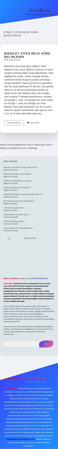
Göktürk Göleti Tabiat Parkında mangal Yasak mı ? (23, 194)
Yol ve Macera (39, 11)
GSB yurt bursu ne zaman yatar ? (16, 214)
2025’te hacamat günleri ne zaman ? (18, 181)
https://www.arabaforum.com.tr (17, 144)
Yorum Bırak (34, 123)
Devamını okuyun (15, 123)
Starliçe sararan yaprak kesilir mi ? (17, 187)
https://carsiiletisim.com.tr (14, 148)
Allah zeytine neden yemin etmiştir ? (18, 174)
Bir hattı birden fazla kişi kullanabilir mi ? (19, 201)
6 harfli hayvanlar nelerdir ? (14, 221)
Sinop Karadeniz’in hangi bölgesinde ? (18, 228)
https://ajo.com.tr (43, 144)
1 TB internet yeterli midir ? (14, 208)
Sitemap (32, 148)
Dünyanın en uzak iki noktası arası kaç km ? (21, 167)
